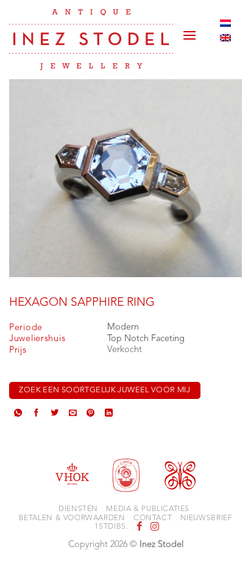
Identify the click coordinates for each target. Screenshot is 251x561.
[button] (189, 30)
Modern (123, 327)
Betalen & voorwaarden (72, 518)
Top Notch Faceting (146, 339)
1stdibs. (111, 527)
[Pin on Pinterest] (90, 414)
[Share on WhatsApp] (18, 414)
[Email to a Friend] (73, 414)
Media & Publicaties (147, 509)
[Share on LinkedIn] (109, 414)
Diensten (78, 509)
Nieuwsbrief (206, 518)
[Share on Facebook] (36, 414)
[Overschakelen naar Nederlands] (225, 23)
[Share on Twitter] (54, 414)
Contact (152, 518)
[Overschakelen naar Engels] (225, 37)
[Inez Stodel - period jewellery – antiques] (91, 39)
